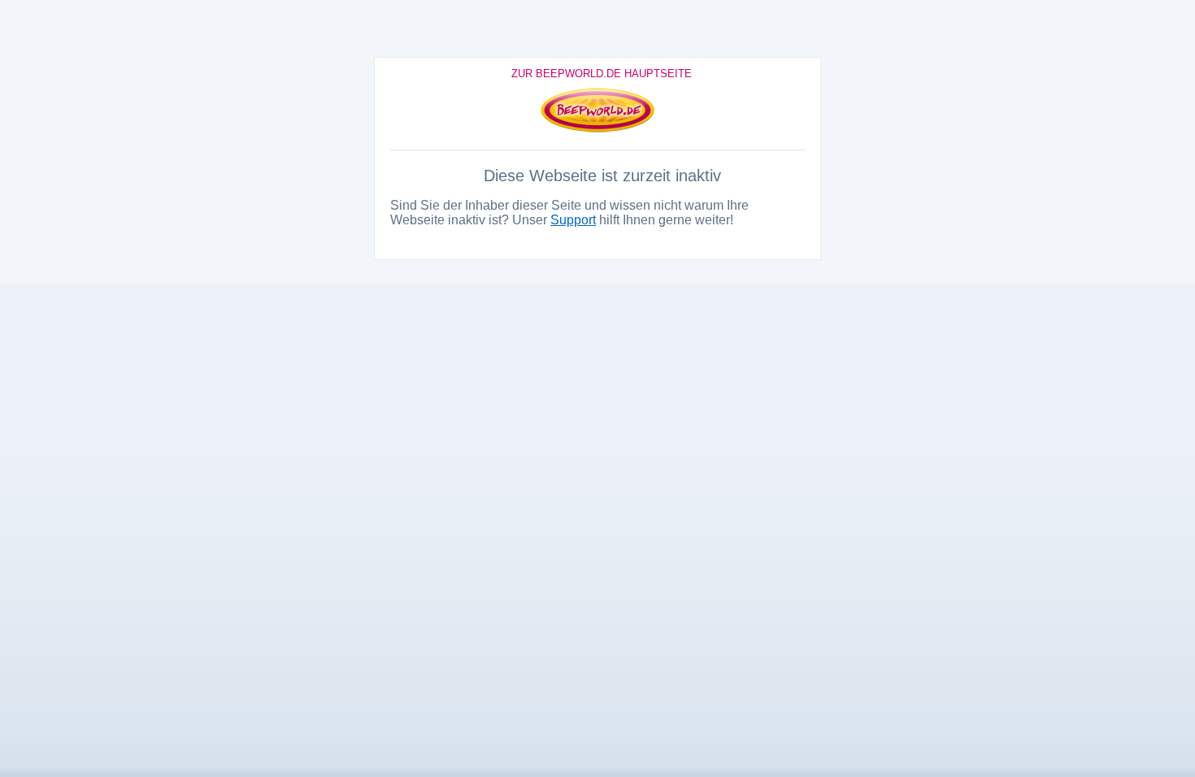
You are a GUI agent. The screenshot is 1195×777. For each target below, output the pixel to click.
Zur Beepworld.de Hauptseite (601, 73)
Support (573, 220)
